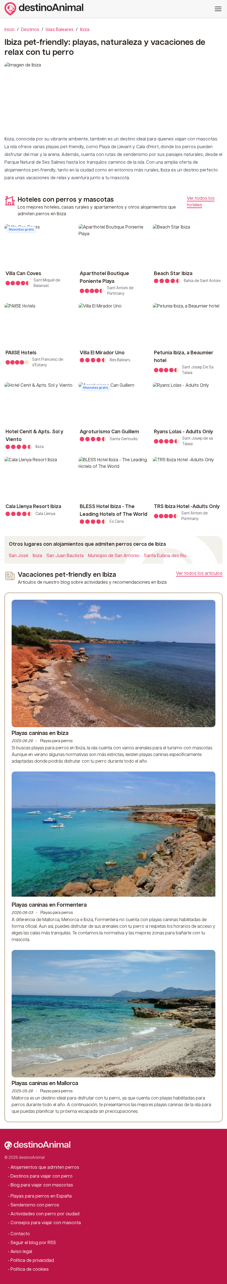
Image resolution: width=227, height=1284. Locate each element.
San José (18, 555)
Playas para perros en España (41, 1196)
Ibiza (84, 29)
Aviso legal (21, 1251)
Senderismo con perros (35, 1205)
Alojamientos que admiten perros (45, 1167)
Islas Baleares (60, 29)
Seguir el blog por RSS (33, 1243)
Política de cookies (30, 1269)
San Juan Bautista (65, 555)
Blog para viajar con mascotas (42, 1185)
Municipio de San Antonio (114, 555)
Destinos (30, 29)
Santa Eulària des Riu (165, 555)
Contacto (20, 1234)
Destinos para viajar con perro (42, 1176)
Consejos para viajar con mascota (46, 1223)
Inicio (9, 29)
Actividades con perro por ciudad (45, 1214)
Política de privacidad (32, 1260)
